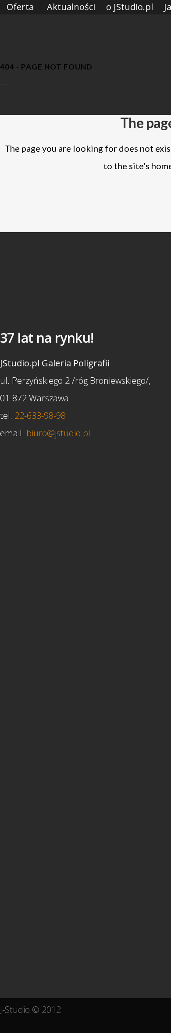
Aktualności (71, 7)
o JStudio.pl (129, 7)
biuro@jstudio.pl (58, 433)
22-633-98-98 (40, 415)
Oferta (20, 7)
